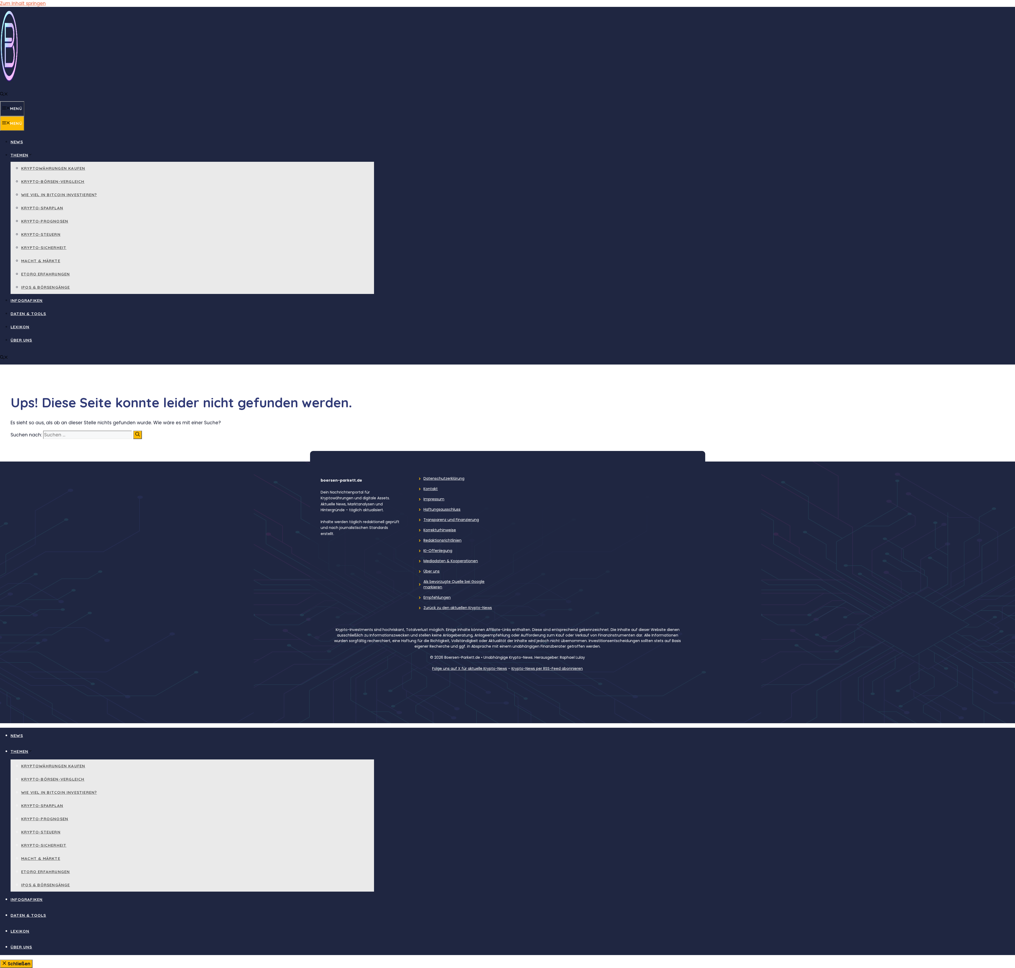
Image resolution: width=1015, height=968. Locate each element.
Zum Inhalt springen (23, 3)
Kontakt (430, 488)
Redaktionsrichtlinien (442, 540)
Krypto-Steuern (41, 234)
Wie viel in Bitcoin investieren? (59, 194)
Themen (19, 155)
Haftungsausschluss (441, 509)
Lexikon (20, 326)
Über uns (21, 340)
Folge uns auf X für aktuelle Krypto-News (469, 668)
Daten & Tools (28, 313)
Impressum (433, 499)
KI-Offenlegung (437, 550)
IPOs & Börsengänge (45, 287)
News (17, 141)
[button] (4, 94)
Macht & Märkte (40, 260)
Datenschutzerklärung (443, 478)
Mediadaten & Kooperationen (450, 561)
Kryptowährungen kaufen (53, 168)
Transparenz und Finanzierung (451, 519)
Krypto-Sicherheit (43, 247)
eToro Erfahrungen (45, 273)
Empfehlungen (437, 597)
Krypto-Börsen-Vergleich (53, 181)
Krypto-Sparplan (42, 207)
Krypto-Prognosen (44, 221)
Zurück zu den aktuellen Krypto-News (457, 607)
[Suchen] (137, 435)
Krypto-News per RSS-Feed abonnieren (547, 668)
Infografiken (27, 300)
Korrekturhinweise (439, 530)
